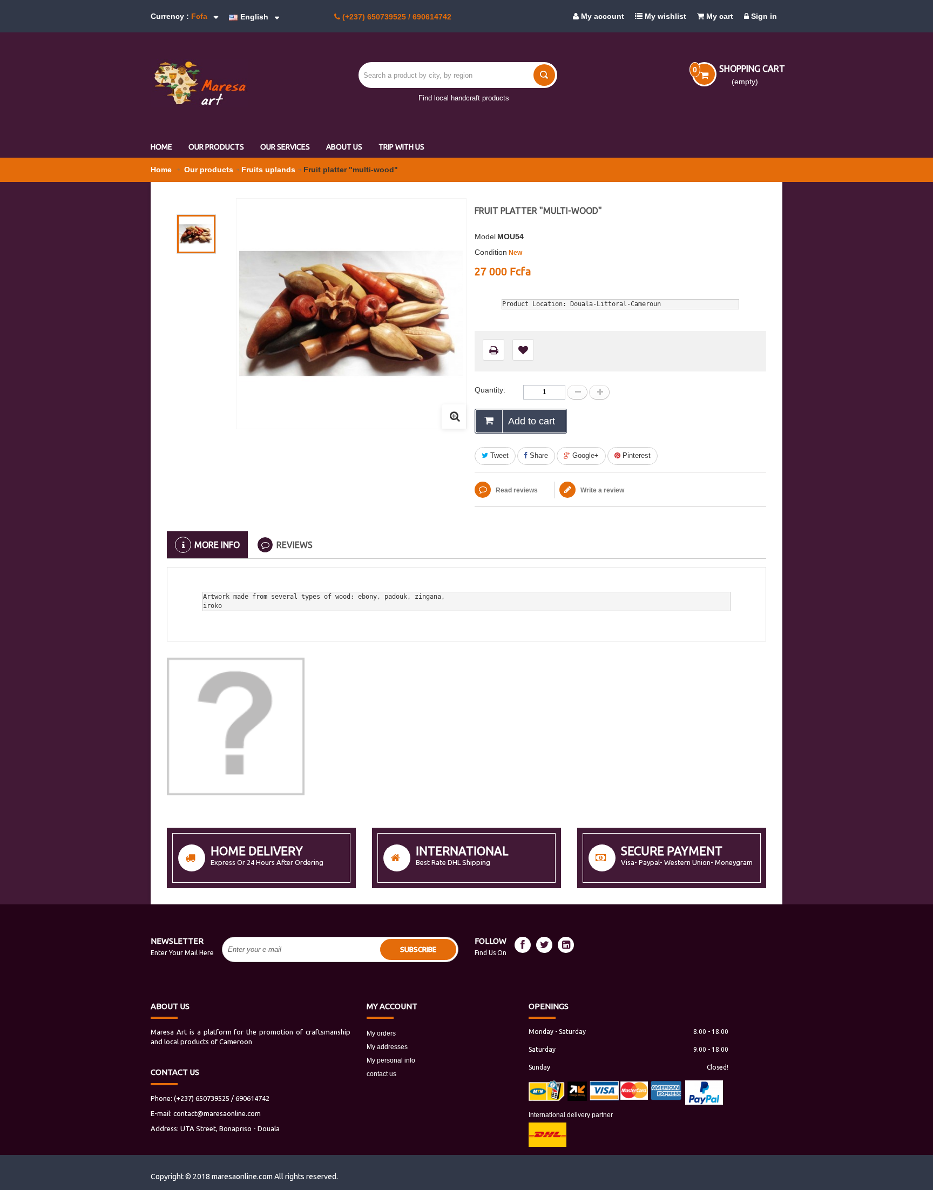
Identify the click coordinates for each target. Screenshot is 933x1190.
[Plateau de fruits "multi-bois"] (196, 234)
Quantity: (490, 390)
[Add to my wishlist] (523, 350)
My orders (381, 1033)
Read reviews (516, 490)
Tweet (498, 455)
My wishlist (664, 16)
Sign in (763, 16)
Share (538, 455)
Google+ (584, 455)
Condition (491, 252)
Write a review (601, 490)
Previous (197, 205)
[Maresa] (223, 83)
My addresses (387, 1047)
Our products (208, 169)
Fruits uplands (268, 169)
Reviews (294, 545)
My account (601, 16)
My (392, 1006)
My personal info (391, 1060)
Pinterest (635, 455)
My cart (718, 16)
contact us (381, 1074)
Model (485, 236)
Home (162, 169)
